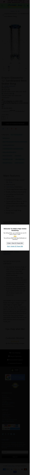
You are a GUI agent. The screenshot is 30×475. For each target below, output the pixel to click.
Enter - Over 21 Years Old (15, 243)
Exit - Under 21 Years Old (15, 246)
